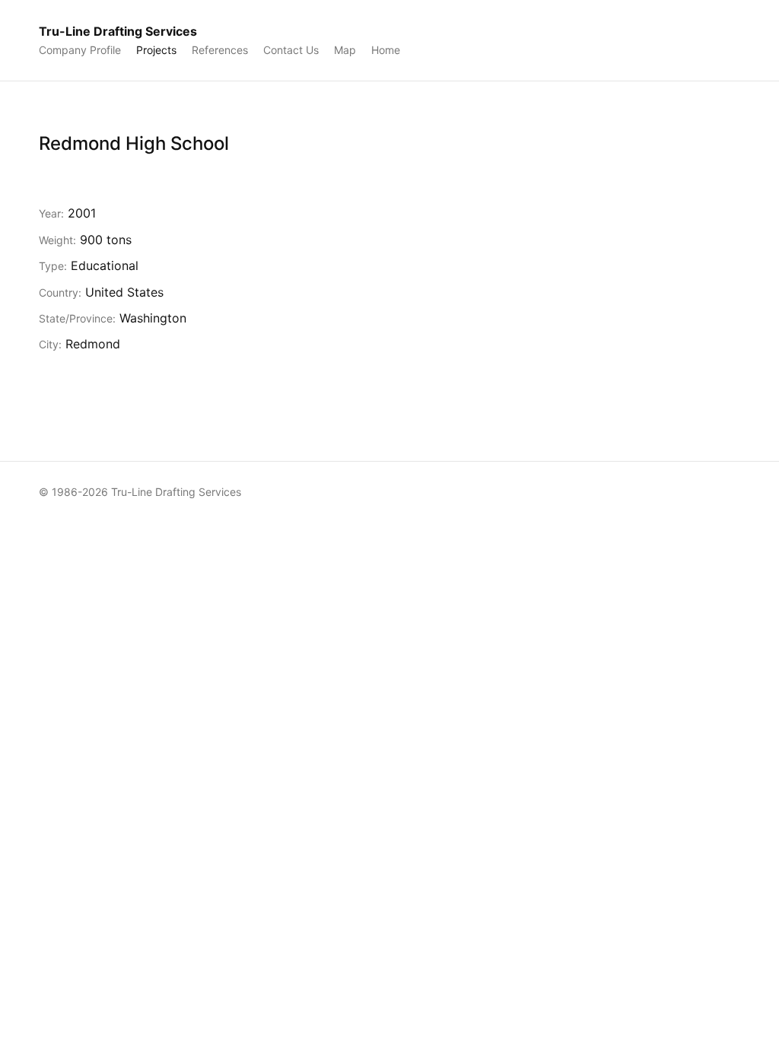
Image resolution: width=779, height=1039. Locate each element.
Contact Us (291, 49)
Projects (156, 49)
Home (385, 49)
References (220, 49)
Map (345, 49)
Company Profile (80, 49)
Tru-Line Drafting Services (118, 31)
